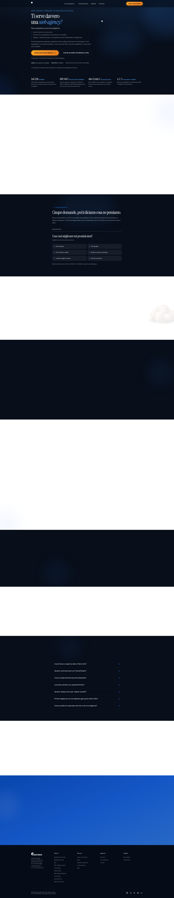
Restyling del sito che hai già (57, 186)
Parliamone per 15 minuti (79, 818)
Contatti (102, 862)
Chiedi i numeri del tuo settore (44, 521)
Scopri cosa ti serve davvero (43, 53)
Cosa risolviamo (69, 4)
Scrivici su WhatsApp (68, 829)
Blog (78, 860)
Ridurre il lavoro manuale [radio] (99, 252)
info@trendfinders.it (44, 765)
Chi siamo (101, 4)
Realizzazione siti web (38, 186)
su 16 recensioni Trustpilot (40, 63)
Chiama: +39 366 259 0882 (51, 829)
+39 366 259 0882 (43, 761)
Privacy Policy (126, 857)
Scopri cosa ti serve (134, 3)
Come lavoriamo (83, 4)
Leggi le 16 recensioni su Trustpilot (73, 521)
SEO (55, 862)
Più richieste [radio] (60, 246)
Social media (57, 876)
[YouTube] (138, 893)
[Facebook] (134, 893)
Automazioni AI (58, 879)
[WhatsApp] (141, 893)
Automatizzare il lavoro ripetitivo (103, 186)
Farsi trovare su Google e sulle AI (78, 186)
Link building (57, 868)
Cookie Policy (126, 860)
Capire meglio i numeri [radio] (63, 258)
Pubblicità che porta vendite (125, 186)
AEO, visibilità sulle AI (59, 865)
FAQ (78, 868)
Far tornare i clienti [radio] (62, 252)
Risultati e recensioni (82, 862)
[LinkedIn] (127, 893)
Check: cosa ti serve (82, 857)
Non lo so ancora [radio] (96, 258)
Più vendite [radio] (94, 246)
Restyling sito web (59, 860)
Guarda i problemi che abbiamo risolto (76, 53)
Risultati (93, 4)
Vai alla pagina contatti (49, 833)
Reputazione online (59, 881)
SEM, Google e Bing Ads (60, 873)
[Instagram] (130, 893)
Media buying (57, 870)
